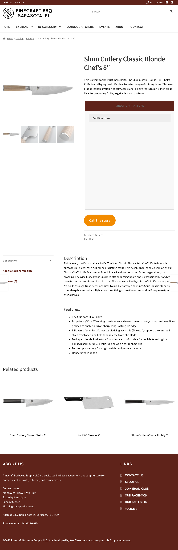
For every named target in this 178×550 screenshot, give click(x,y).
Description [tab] (10, 260)
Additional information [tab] (17, 270)
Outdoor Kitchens (80, 27)
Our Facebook (136, 495)
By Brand (22, 27)
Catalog (20, 38)
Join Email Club (137, 488)
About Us (20, 2)
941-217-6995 (157, 2)
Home (6, 27)
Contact (136, 27)
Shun (91, 238)
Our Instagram (136, 502)
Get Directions (101, 118)
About (120, 27)
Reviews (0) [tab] (10, 281)
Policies (8, 2)
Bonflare (75, 540)
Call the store (99, 220)
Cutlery (30, 38)
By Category (47, 27)
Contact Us (134, 475)
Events (104, 27)
